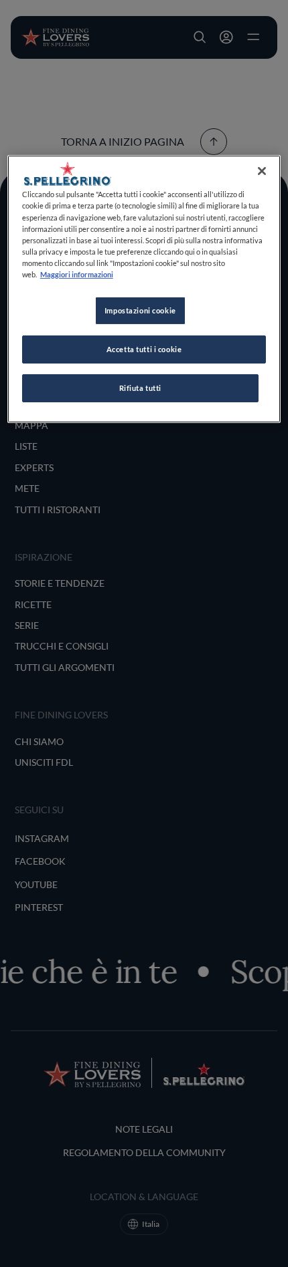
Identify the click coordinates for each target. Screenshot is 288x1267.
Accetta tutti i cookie (144, 349)
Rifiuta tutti (140, 388)
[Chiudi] (262, 171)
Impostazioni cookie (140, 310)
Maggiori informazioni (76, 274)
